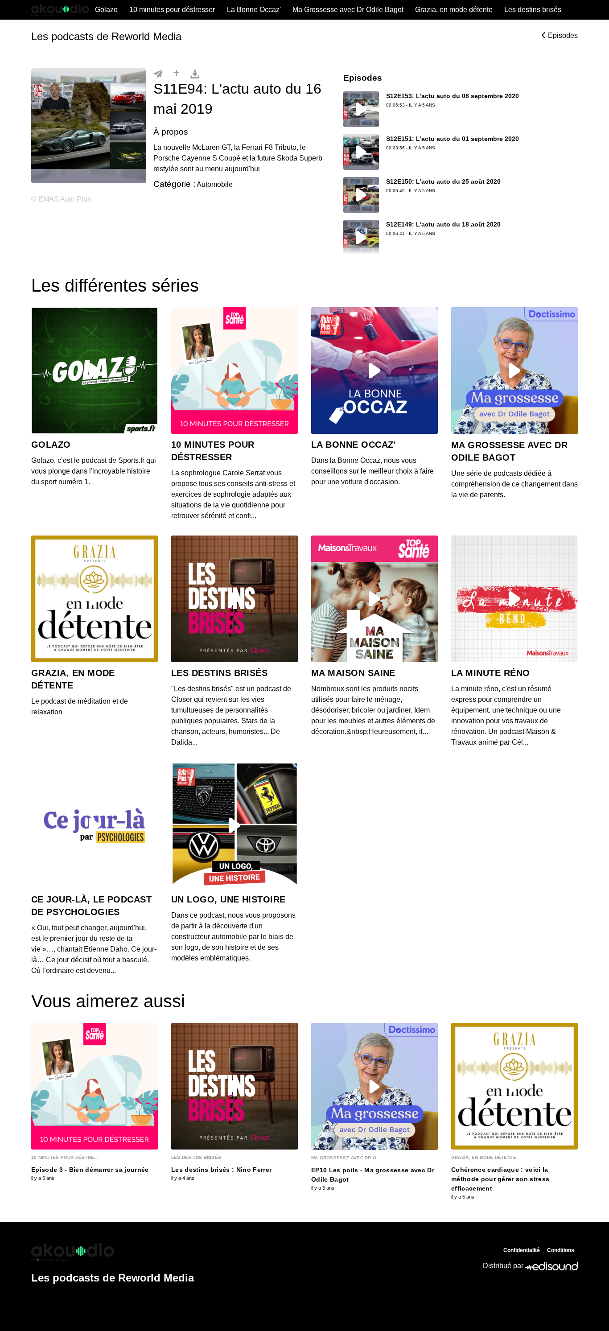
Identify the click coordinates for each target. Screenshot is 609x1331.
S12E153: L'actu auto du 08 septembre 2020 (452, 95)
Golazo (106, 9)
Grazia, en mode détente (454, 9)
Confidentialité (521, 1250)
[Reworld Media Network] (112, 1252)
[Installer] (176, 73)
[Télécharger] (194, 73)
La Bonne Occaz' (254, 9)
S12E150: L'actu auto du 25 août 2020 (443, 181)
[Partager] (157, 73)
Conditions (560, 1250)
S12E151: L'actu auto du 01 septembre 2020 (452, 138)
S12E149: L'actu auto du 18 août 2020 (443, 224)
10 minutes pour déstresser (172, 9)
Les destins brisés (532, 9)
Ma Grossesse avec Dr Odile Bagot (347, 9)
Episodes (562, 35)
